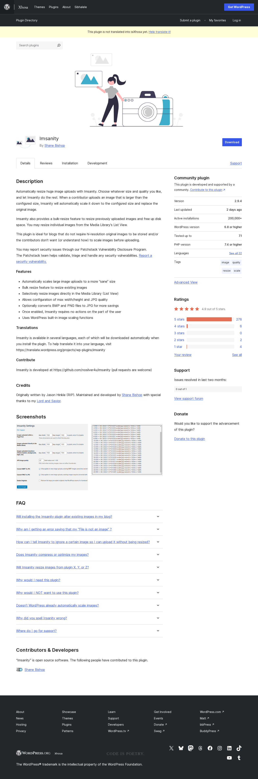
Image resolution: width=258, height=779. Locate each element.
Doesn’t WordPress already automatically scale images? (57, 605)
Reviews (46, 163)
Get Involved (162, 712)
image (225, 262)
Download (232, 142)
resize (227, 270)
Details (25, 163)
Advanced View (186, 282)
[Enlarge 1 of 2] (82, 429)
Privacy (21, 731)
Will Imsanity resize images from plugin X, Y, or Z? (52, 567)
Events (158, 718)
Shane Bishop (55, 145)
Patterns (67, 731)
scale (237, 270)
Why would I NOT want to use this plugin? (47, 593)
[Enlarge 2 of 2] (157, 429)
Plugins (67, 724)
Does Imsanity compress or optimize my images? (52, 555)
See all (237, 355)
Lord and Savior (48, 401)
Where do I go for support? (36, 631)
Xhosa (58, 753)
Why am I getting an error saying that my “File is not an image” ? (64, 529)
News (20, 718)
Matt (204, 718)
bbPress (207, 724)
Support (236, 163)
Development (97, 163)
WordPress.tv (118, 731)
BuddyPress (210, 731)
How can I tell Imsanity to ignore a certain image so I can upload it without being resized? (83, 542)
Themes (67, 718)
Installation (70, 163)
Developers (116, 724)
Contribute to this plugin (206, 189)
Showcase (69, 712)
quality (236, 262)
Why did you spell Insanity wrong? (41, 618)
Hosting (21, 724)
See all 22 (235, 253)
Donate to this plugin (189, 439)
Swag (159, 731)
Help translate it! (160, 31)
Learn (111, 712)
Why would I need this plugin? (38, 580)
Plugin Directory (26, 20)
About (20, 712)
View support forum (188, 398)
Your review (182, 355)
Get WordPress (239, 7)
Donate (160, 724)
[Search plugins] (59, 45)
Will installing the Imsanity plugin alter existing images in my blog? (64, 517)
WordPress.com (212, 712)
